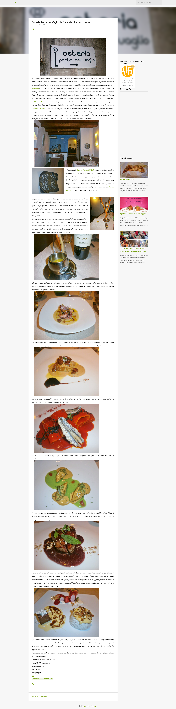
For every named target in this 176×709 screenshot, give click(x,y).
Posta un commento (39, 697)
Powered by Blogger (89, 706)
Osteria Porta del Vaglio (86, 170)
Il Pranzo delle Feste (127, 179)
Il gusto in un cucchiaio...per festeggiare (133, 214)
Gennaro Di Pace (38, 108)
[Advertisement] (134, 123)
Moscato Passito (40, 101)
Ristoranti (36, 679)
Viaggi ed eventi (47, 679)
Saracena (35, 88)
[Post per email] (33, 676)
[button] (33, 29)
